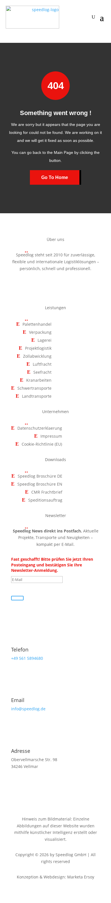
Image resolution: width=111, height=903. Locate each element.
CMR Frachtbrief (46, 492)
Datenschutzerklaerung (39, 428)
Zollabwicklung (37, 356)
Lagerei (45, 340)
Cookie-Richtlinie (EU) (42, 444)
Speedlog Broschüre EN (39, 484)
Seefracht (42, 372)
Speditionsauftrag (45, 500)
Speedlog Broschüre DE (40, 476)
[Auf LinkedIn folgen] (68, 284)
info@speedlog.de (28, 708)
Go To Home (54, 177)
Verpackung (40, 332)
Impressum (51, 436)
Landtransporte (37, 396)
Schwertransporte (34, 388)
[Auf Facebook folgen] (42, 284)
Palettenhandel (37, 324)
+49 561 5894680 (27, 658)
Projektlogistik (38, 348)
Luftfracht (42, 364)
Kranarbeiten (39, 380)
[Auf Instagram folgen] (55, 284)
